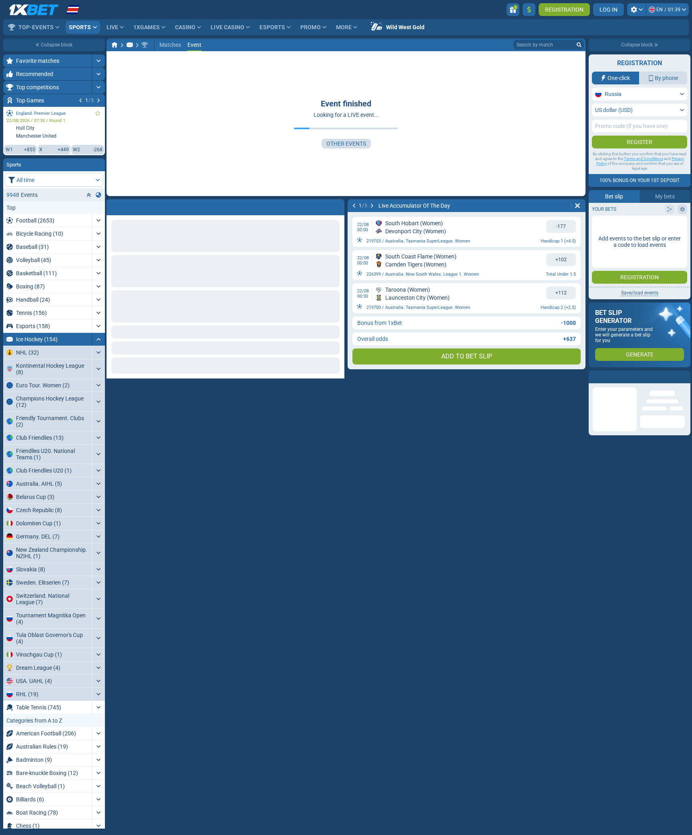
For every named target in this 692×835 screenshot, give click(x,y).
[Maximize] (98, 60)
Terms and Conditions (643, 158)
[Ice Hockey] (130, 44)
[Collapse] (98, 339)
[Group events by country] (98, 195)
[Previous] (80, 100)
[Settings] (636, 9)
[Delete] (577, 205)
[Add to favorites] (98, 113)
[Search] (579, 45)
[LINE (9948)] (114, 44)
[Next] (98, 100)
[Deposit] (529, 9)
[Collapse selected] (89, 195)
